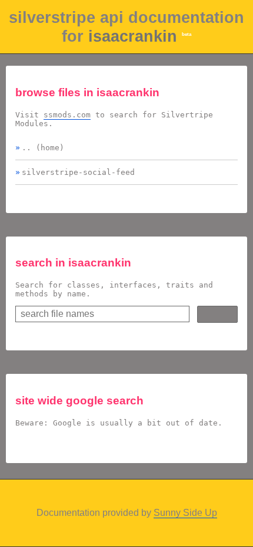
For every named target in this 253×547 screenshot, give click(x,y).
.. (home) (43, 147)
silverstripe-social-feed (78, 172)
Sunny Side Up (185, 513)
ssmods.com (67, 114)
